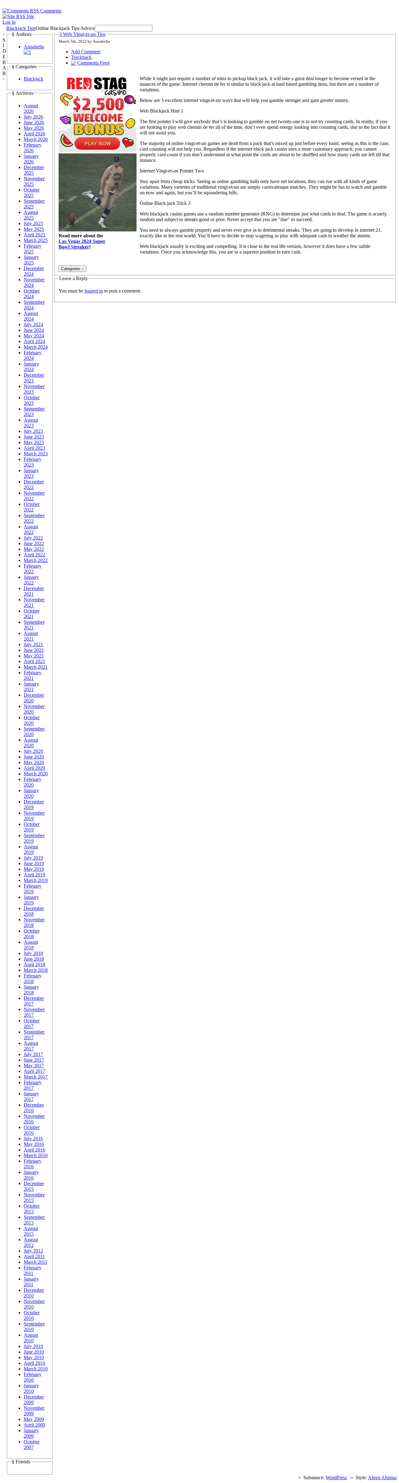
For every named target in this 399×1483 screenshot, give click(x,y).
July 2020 (33, 751)
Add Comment (85, 51)
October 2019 (32, 826)
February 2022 (32, 568)
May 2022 (34, 549)
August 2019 (31, 849)
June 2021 (34, 650)
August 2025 (31, 215)
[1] (27, 52)
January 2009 (31, 1433)
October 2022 (32, 507)
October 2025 (32, 192)
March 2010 (36, 1368)
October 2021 (32, 613)
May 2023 (34, 442)
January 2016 (31, 1175)
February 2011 (32, 1270)
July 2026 (33, 116)
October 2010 (32, 1315)
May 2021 (34, 655)
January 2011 (31, 1281)
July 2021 (33, 644)
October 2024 (32, 293)
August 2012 (31, 1242)
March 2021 (36, 667)
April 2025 (34, 234)
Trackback (81, 57)
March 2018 (36, 970)
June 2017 (34, 1060)
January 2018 (31, 989)
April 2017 (34, 1071)
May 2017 (34, 1065)
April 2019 (34, 874)
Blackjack (33, 78)
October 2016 (32, 1130)
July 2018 (33, 953)
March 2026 (36, 139)
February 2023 (32, 462)
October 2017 (32, 1023)
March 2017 (36, 1076)
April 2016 (34, 1149)
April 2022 (34, 554)
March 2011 (35, 1262)
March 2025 (36, 240)
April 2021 (34, 661)
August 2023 (31, 422)
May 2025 (34, 229)
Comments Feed (93, 62)
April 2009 (34, 1424)
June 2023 (34, 436)
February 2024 (32, 355)
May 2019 (34, 869)
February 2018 (32, 978)
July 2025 (33, 223)
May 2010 (34, 1357)
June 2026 (34, 122)
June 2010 (34, 1352)
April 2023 (34, 448)
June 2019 (34, 863)
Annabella (34, 46)
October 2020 (32, 720)
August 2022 (31, 529)
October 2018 (32, 933)
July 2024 (33, 324)
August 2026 (31, 108)
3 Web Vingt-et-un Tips (82, 34)
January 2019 (31, 899)
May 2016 (34, 1144)
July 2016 (33, 1138)
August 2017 (31, 1045)
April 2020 (34, 768)
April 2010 (34, 1363)
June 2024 (34, 330)
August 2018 (31, 944)
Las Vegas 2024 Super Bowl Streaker (82, 244)
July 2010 (33, 1346)
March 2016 (36, 1155)
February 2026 (32, 147)
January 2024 (31, 366)
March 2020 (36, 773)
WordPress (336, 1477)
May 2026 (34, 128)
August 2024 (31, 316)
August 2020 (31, 742)
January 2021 (31, 686)
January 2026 (31, 158)
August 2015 (31, 1231)
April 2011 (34, 1256)
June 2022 (34, 543)
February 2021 (32, 675)
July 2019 (33, 857)
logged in (93, 290)
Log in (9, 22)
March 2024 (36, 347)
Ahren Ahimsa (382, 1477)
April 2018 (34, 964)
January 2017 (31, 1096)
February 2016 (32, 1163)
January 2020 (31, 793)
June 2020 (34, 756)
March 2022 (36, 560)
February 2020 (32, 782)
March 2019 (36, 880)
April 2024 (34, 341)
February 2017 (32, 1085)
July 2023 (33, 431)
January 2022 (31, 579)
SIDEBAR (4, 57)
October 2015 (32, 1208)
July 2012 (33, 1250)
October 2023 (32, 400)
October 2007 (32, 1444)
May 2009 (34, 1419)
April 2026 (34, 133)
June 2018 (34, 959)
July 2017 (33, 1054)
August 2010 (31, 1337)
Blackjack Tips (21, 28)
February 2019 (32, 888)
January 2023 (31, 473)
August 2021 (31, 636)
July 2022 (33, 537)
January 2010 (31, 1388)
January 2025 (31, 259)
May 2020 (34, 762)
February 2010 (32, 1377)
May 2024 (34, 335)
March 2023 (36, 453)
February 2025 (32, 248)
